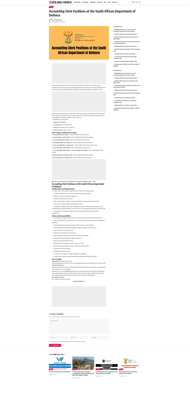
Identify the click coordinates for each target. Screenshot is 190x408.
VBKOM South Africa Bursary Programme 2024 (125, 46)
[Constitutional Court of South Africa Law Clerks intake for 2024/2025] (107, 363)
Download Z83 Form (79, 281)
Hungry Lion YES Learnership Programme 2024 (125, 61)
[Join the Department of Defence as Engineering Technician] (130, 363)
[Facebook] (132, 2)
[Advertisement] (79, 73)
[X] (134, 2)
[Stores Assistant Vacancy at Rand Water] (60, 363)
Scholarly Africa (60, 2)
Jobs (51, 6)
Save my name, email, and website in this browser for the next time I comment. (68, 341)
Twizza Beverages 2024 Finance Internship (124, 53)
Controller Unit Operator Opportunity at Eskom (125, 34)
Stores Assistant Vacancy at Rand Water (59, 371)
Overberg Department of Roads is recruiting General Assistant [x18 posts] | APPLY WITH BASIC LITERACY (83, 373)
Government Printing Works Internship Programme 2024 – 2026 (77, 181)
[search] (136, 2)
